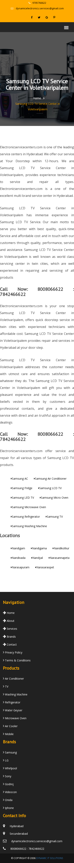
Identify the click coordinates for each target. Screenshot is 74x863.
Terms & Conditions (17, 660)
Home (37, 98)
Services (11, 629)
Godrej (9, 784)
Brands (11, 636)
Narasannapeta (59, 558)
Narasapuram (20, 567)
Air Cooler (11, 726)
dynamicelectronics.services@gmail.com (40, 8)
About (10, 621)
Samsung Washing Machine (29, 526)
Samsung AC (20, 478)
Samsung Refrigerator (26, 516)
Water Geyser (13, 710)
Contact (11, 644)
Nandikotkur (61, 548)
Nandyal (37, 558)
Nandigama (39, 548)
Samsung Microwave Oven (29, 507)
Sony (7, 776)
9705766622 (39, 3)
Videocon (10, 792)
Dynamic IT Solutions (49, 858)
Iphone (9, 808)
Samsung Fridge (22, 488)
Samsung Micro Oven (54, 497)
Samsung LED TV (23, 497)
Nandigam (18, 548)
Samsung (10, 752)
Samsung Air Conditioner (51, 478)
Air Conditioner (14, 678)
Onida (8, 800)
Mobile (9, 734)
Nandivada (18, 558)
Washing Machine (15, 694)
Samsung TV (55, 516)
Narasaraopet (45, 567)
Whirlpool (10, 768)
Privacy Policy (13, 652)
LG (6, 760)
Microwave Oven (15, 718)
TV (6, 686)
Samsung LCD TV (50, 488)
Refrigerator (12, 702)
